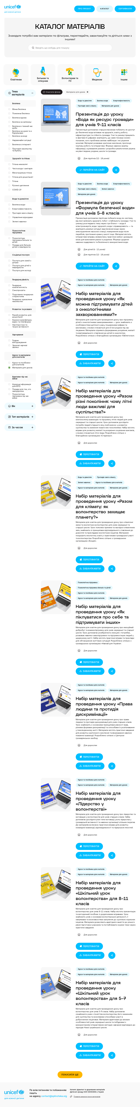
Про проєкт (84, 9)
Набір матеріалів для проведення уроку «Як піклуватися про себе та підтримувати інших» (102, 614)
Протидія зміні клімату (87, 106)
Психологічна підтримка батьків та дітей (94, 588)
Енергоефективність (121, 101)
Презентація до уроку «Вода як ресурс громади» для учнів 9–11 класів (105, 119)
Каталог (104, 9)
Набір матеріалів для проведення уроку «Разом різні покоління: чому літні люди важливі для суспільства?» (104, 401)
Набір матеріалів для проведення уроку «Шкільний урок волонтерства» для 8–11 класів (102, 893)
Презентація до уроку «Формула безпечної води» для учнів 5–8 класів (105, 207)
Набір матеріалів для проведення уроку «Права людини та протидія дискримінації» (104, 706)
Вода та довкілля (85, 101)
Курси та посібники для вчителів (91, 280)
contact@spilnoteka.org (54, 1096)
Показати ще (69, 1074)
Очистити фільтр (53, 92)
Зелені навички (108, 189)
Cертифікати (125, 9)
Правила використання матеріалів (87, 1096)
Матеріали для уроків (110, 106)
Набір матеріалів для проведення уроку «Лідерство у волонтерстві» (98, 800)
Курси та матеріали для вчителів (91, 285)
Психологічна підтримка (87, 582)
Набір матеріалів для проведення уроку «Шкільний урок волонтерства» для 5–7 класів (101, 993)
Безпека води (102, 101)
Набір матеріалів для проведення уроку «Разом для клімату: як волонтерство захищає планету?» (104, 506)
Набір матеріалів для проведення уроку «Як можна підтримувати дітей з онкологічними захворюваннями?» (104, 304)
